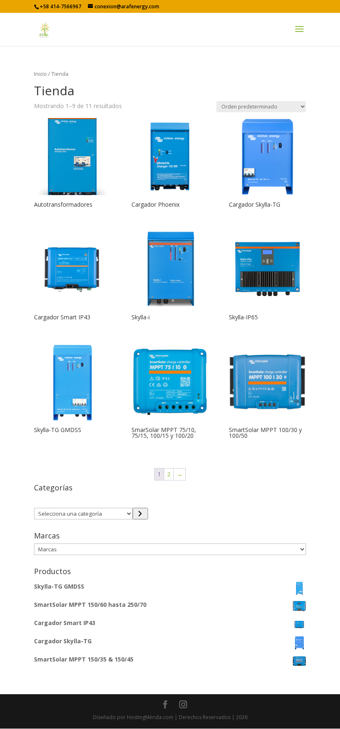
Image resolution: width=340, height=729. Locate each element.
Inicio (40, 73)
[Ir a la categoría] (140, 513)
